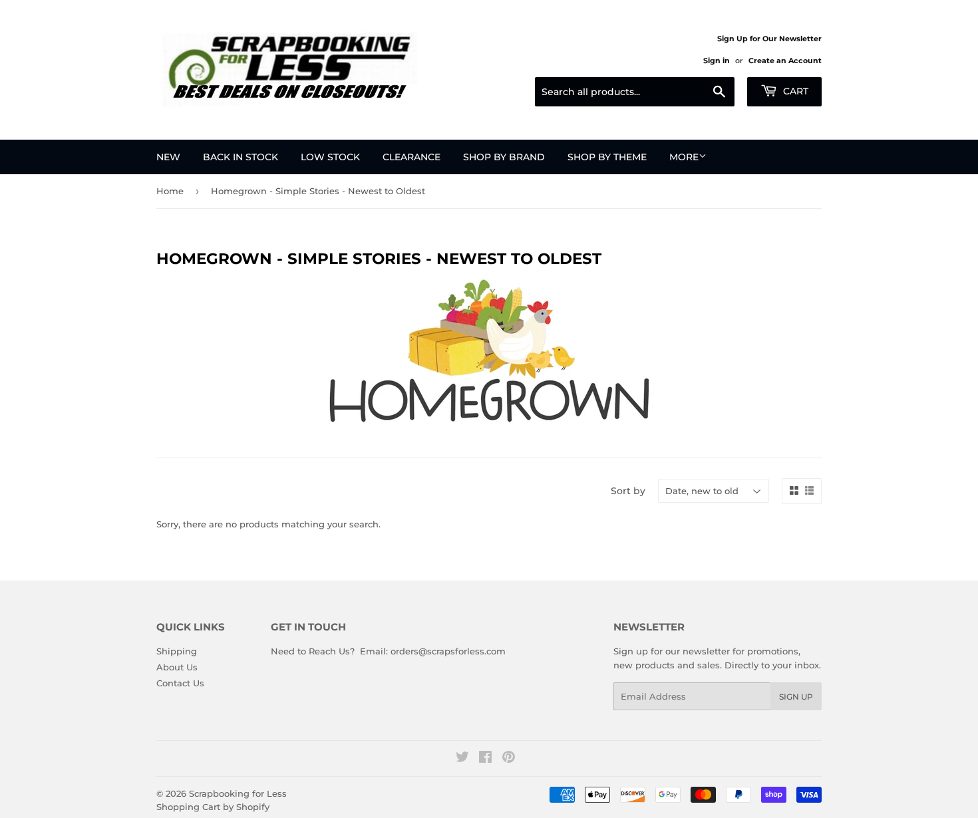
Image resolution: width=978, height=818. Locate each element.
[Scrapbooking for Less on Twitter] (462, 758)
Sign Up (796, 697)
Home (170, 191)
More (684, 157)
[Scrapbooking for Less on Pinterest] (509, 758)
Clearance (411, 157)
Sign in (716, 60)
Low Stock (330, 157)
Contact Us (180, 683)
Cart (794, 91)
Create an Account (785, 60)
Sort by (628, 491)
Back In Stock (240, 157)
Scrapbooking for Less (238, 793)
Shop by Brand (504, 157)
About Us (177, 667)
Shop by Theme (607, 157)
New (168, 157)
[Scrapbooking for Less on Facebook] (485, 758)
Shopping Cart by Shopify (212, 806)
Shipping (176, 651)
